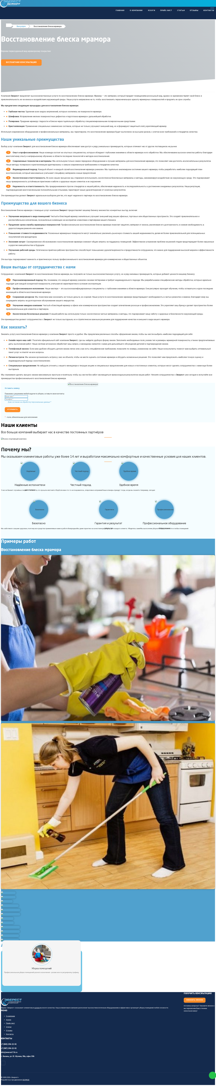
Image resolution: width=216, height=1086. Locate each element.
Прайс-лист (166, 10)
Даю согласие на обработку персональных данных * (29, 402)
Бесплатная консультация (21, 62)
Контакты (208, 10)
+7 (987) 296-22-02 (8, 1048)
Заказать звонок (194, 1000)
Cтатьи (181, 10)
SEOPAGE (25, 1080)
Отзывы (194, 10)
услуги (37, 1008)
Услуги (151, 10)
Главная (120, 10)
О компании (136, 10)
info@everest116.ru (9, 1052)
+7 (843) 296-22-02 (8, 1044)
